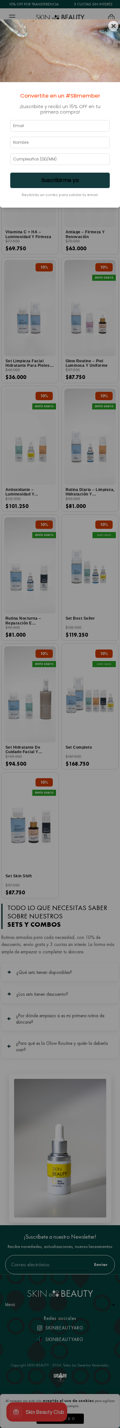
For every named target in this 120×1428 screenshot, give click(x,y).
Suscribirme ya (60, 180)
